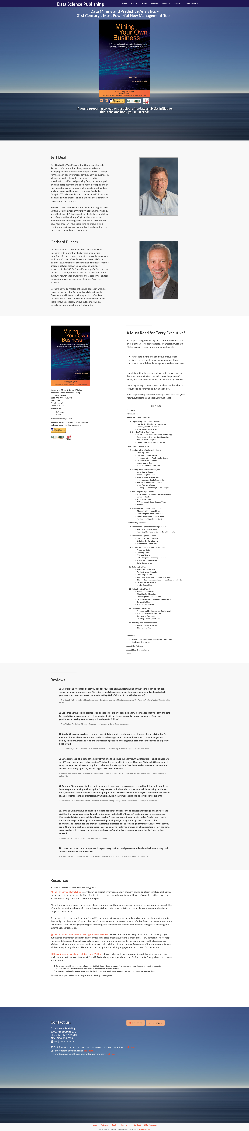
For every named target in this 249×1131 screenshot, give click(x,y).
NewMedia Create (145, 1129)
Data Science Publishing (80, 3)
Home (124, 3)
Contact (178, 3)
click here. (130, 1047)
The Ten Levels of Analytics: (67, 891)
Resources (166, 3)
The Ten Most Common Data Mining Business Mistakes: (81, 934)
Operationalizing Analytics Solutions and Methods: (78, 954)
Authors (134, 3)
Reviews (154, 3)
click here (111, 1053)
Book (144, 3)
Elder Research (192, 3)
